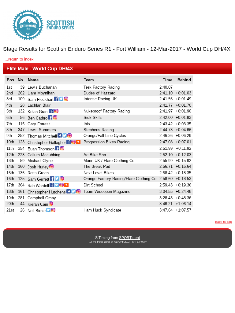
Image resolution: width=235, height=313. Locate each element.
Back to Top (223, 221)
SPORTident (129, 238)
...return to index (19, 59)
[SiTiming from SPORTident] (41, 25)
